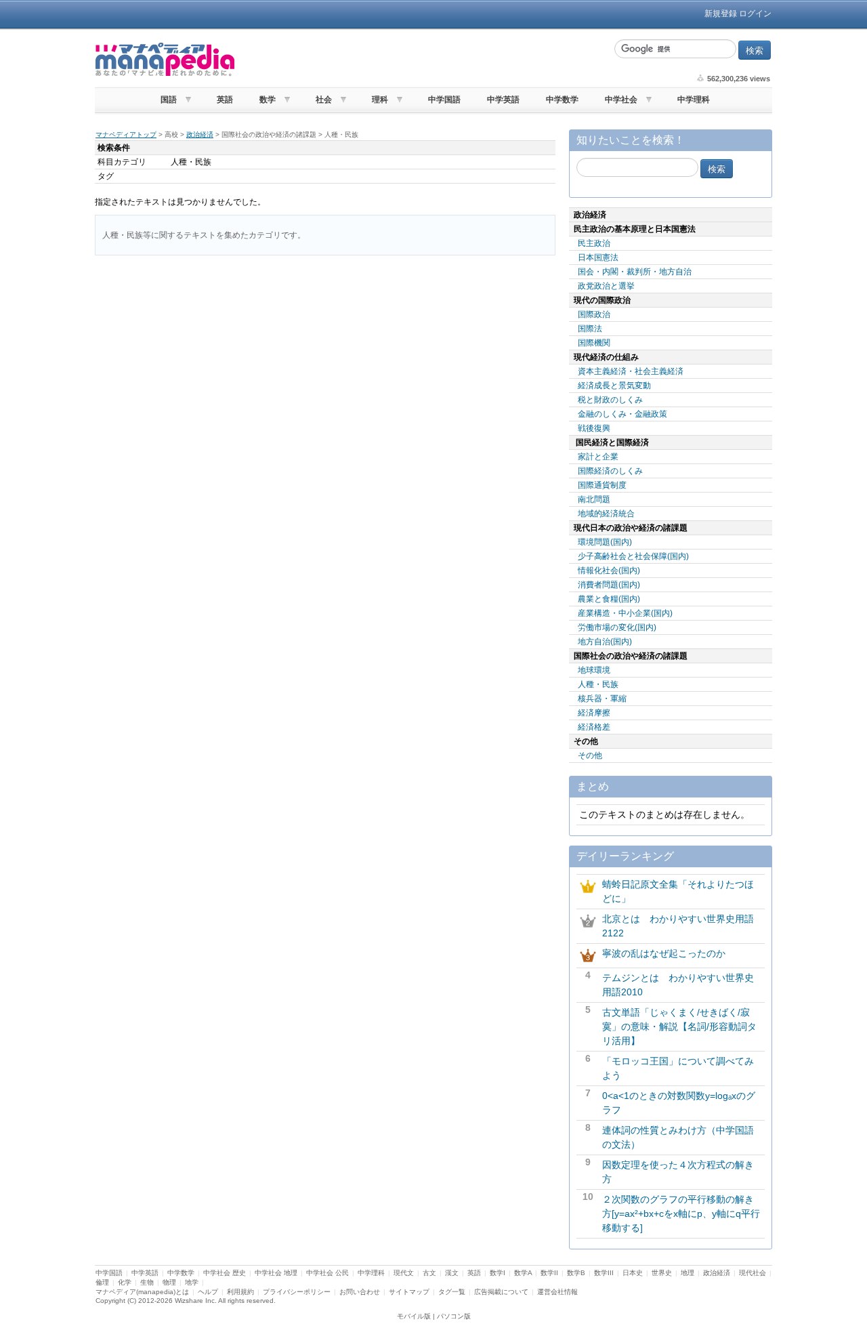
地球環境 (594, 670)
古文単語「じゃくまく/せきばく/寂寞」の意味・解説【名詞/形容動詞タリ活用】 (679, 1026)
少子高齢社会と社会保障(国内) (633, 556)
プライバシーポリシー (297, 1291)
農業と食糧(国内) (609, 599)
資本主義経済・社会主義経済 (630, 371)
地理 (687, 1273)
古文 (429, 1273)
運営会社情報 (557, 1291)
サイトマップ (409, 1291)
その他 (590, 755)
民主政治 (594, 243)
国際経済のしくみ (610, 471)
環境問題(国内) (605, 542)
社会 (324, 99)
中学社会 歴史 (224, 1273)
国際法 (590, 328)
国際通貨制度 (602, 485)
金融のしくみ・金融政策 (622, 414)
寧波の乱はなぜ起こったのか (663, 953)
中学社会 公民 (327, 1273)
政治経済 (199, 134)
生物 (147, 1282)
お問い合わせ (359, 1291)
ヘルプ (208, 1291)
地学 (191, 1282)
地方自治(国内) (605, 641)
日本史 (632, 1273)
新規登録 (720, 13)
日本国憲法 (598, 257)
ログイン (755, 13)
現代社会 (752, 1273)
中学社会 (621, 99)
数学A (523, 1273)
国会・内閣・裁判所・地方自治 (635, 271)
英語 (225, 99)
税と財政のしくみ (610, 399)
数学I (497, 1273)
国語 (169, 99)
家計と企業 (598, 456)
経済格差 (594, 727)
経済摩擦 (594, 713)
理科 (380, 99)
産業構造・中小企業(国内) (625, 613)
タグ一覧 (451, 1291)
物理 (169, 1282)
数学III (604, 1273)
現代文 (404, 1273)
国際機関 (594, 343)
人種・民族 (598, 684)
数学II (549, 1273)
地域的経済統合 (606, 513)
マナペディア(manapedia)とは (142, 1291)
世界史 (662, 1273)
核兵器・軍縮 (602, 698)
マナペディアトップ (126, 134)
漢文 (452, 1273)
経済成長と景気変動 (614, 385)
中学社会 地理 (276, 1273)
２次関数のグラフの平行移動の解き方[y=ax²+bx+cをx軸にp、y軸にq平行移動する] (681, 1213)
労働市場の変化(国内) (617, 627)
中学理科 (693, 99)
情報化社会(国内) (609, 570)
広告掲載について (501, 1291)
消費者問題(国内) (609, 584)
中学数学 (562, 99)
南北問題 (594, 499)
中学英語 (503, 99)
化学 (124, 1282)
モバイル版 (414, 1316)
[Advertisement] (423, 59)
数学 (267, 99)
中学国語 (444, 99)
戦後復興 (594, 428)
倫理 (102, 1282)
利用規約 (240, 1291)
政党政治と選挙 (606, 286)
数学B (576, 1273)
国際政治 (594, 314)
